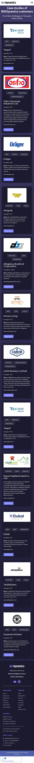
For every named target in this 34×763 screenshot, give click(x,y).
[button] (7, 41)
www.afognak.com (9, 226)
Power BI (21, 690)
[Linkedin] (19, 681)
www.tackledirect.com (10, 600)
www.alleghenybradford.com (12, 281)
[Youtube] (14, 681)
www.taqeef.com (9, 63)
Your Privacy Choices (12, 758)
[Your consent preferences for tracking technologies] (2, 760)
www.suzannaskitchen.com (11, 649)
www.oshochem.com (9, 124)
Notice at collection (8, 761)
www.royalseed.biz (9, 498)
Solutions (6, 714)
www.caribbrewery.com (10, 390)
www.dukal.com (8, 549)
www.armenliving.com (10, 331)
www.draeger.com (9, 174)
